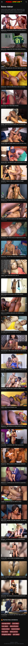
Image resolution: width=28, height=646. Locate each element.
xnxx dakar (5, 626)
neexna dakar (5, 629)
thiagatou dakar (6, 634)
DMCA (16, 642)
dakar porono (13, 631)
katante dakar (15, 629)
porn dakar (16, 634)
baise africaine (14, 626)
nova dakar (15, 623)
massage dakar (6, 623)
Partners (12, 642)
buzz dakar (5, 631)
